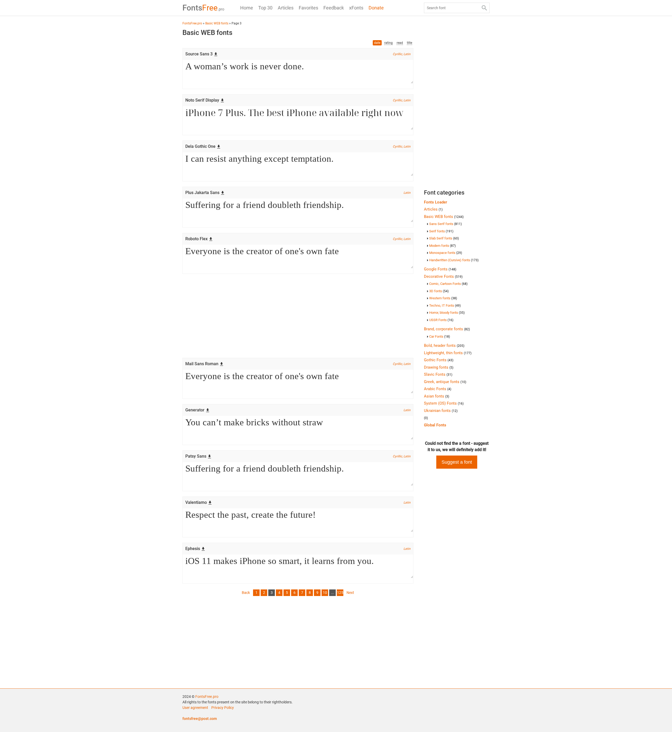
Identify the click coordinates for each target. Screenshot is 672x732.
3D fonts (439, 291)
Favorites (308, 8)
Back (246, 592)
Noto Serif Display (202, 100)
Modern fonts (442, 246)
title (409, 43)
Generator (194, 409)
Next (350, 592)
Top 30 (265, 8)
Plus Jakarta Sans (202, 192)
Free (203, 7)
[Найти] (484, 8)
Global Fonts (435, 425)
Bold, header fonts (444, 345)
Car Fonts (439, 336)
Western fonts (443, 298)
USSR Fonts (441, 320)
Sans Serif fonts (445, 224)
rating (388, 43)
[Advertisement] (297, 316)
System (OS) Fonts (444, 403)
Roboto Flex (196, 238)
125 (340, 592)
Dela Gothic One (200, 146)
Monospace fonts (445, 253)
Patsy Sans (195, 456)
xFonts (356, 8)
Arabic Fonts (437, 388)
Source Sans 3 (199, 53)
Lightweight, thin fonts (447, 353)
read (400, 43)
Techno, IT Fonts (445, 305)
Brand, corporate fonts (447, 329)
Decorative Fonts (443, 276)
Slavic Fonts (438, 374)
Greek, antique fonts (445, 381)
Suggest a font (457, 462)
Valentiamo (196, 502)
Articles (285, 8)
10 (325, 592)
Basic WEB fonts (444, 216)
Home (246, 8)
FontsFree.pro (206, 696)
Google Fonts (440, 269)
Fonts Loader (435, 202)
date (377, 43)
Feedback (333, 8)
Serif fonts (441, 231)
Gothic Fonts (438, 360)
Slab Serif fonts (444, 238)
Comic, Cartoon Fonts (448, 284)
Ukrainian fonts (441, 410)
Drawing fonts (438, 367)
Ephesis (192, 548)
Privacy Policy (222, 707)
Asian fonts (436, 396)
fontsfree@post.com (199, 719)
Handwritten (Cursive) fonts (454, 260)
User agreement (195, 707)
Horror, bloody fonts (447, 313)
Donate (376, 8)
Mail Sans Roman (201, 363)
